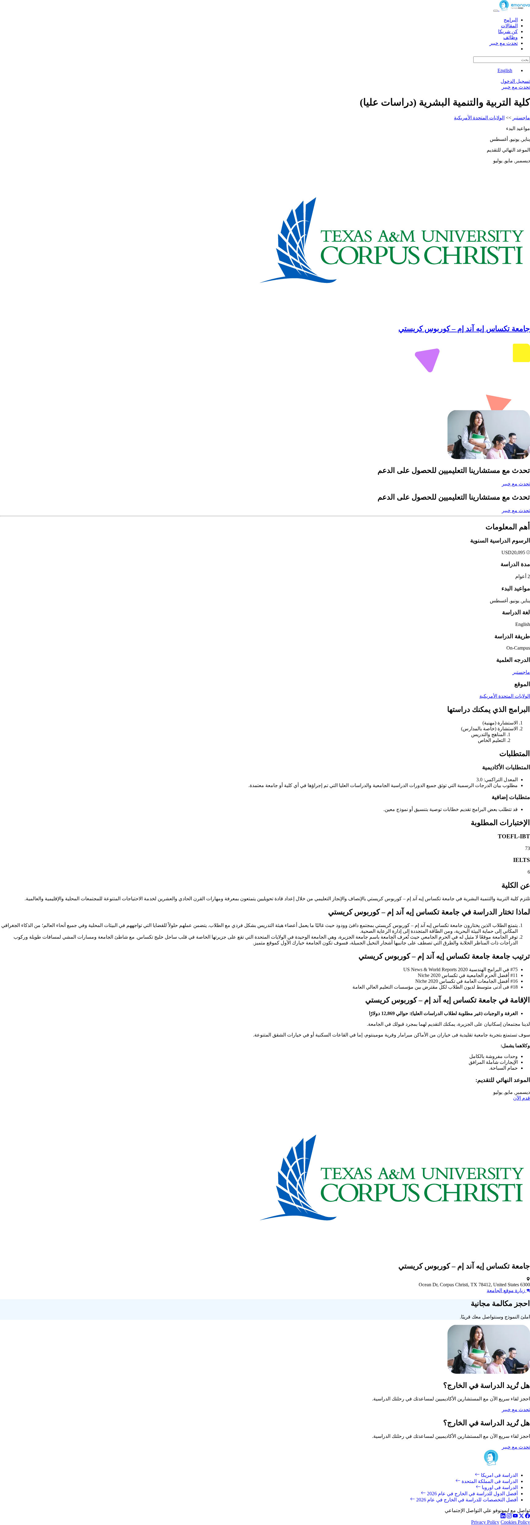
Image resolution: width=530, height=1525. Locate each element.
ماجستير (521, 117)
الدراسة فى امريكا (499, 1475)
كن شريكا (508, 31)
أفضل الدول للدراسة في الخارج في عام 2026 (472, 1493)
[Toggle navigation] (495, 11)
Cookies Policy (515, 1522)
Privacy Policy (485, 1522)
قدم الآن (521, 1098)
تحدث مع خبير (504, 43)
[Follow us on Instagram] (509, 1516)
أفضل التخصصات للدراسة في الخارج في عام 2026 (466, 1499)
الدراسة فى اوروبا (499, 1487)
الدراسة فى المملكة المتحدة (489, 1481)
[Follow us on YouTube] (515, 1516)
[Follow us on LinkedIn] (503, 1516)
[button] (527, 552)
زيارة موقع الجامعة (506, 1290)
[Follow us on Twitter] (521, 1516)
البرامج (511, 19)
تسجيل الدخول (515, 81)
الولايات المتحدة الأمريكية (479, 117)
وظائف (510, 37)
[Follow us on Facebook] (527, 1516)
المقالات (509, 25)
